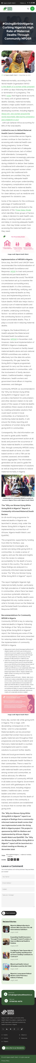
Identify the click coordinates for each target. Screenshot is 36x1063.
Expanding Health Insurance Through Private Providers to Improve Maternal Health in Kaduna (21, 940)
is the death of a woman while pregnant (17, 87)
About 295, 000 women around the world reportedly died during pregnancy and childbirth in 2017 (18, 117)
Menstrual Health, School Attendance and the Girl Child (20, 965)
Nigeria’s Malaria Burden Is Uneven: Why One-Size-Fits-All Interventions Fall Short (21, 927)
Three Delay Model (23, 210)
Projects (6, 1041)
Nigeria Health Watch (11, 75)
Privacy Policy (5, 1060)
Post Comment (10, 913)
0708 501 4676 (15, 1001)
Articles (6, 1038)
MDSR (13, 271)
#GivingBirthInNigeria (12, 854)
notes (8, 96)
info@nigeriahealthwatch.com (21, 995)
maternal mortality (26, 854)
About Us (23, 1035)
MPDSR (14, 339)
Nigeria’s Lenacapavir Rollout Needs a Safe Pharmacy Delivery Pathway (20, 975)
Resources (24, 1038)
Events (5, 1035)
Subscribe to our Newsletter (15, 1048)
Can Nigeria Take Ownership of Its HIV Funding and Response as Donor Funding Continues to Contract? (21, 953)
